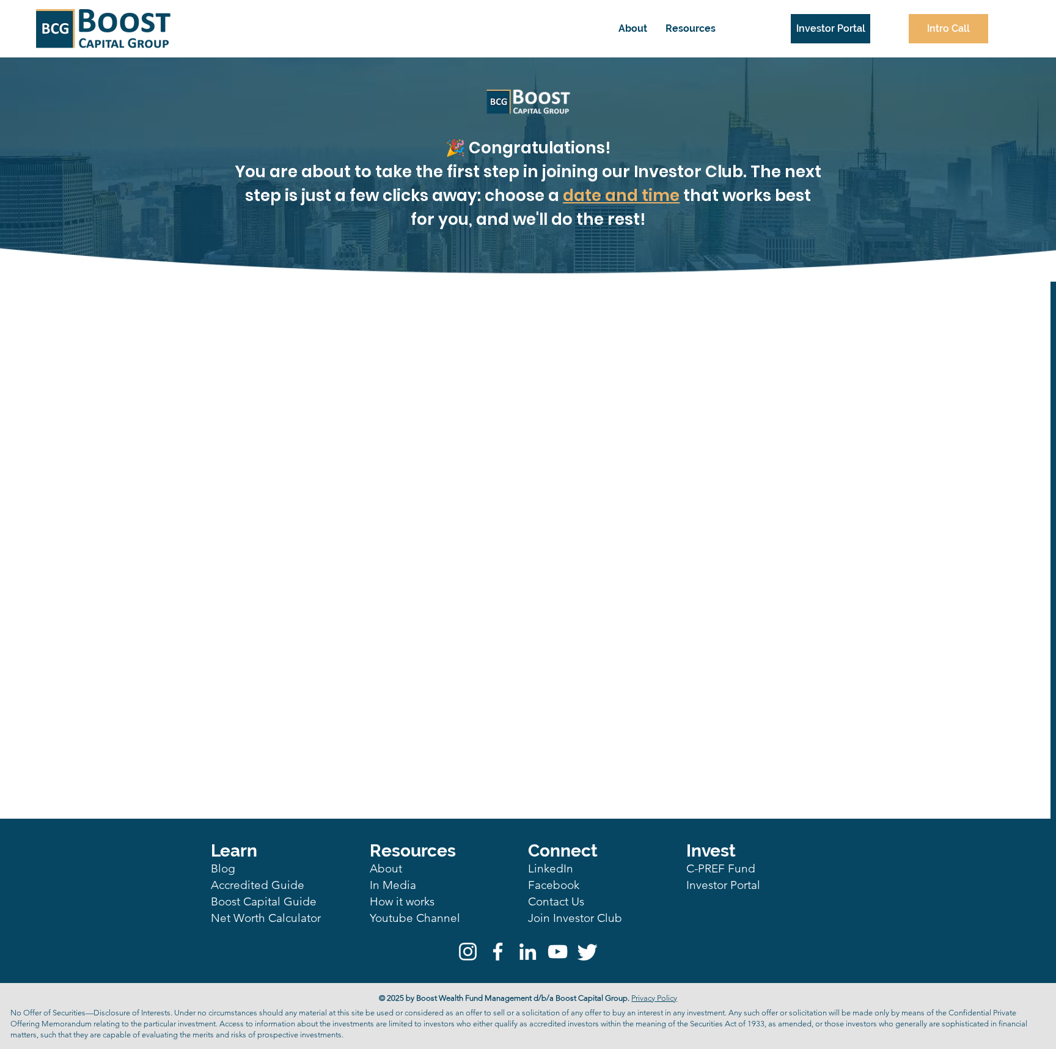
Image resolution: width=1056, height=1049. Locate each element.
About (386, 868)
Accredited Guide (257, 885)
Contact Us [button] (556, 901)
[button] (690, 28)
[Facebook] (498, 951)
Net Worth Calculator (266, 918)
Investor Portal (723, 885)
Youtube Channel (415, 918)
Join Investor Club (575, 918)
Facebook (553, 885)
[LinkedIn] (528, 951)
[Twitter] (588, 951)
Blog (223, 868)
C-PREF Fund (720, 868)
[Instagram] (468, 951)
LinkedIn (550, 868)
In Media (393, 885)
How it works (402, 901)
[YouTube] (558, 951)
